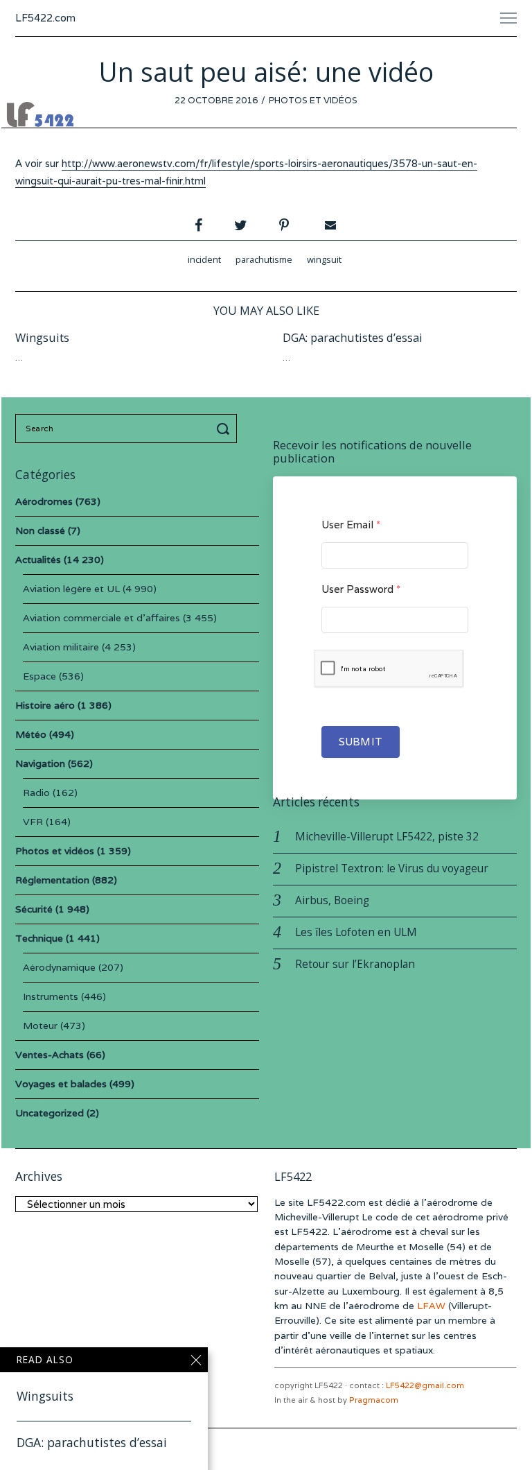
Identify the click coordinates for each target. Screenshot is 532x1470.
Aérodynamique (59, 967)
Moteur (40, 1025)
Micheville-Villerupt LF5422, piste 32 (387, 836)
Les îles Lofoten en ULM (356, 932)
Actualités (38, 559)
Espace (39, 676)
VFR (33, 821)
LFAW (431, 1305)
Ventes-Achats (49, 1054)
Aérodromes (44, 501)
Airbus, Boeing (332, 900)
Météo (30, 734)
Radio (36, 792)
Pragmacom (373, 1400)
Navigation (40, 763)
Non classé (40, 530)
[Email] (329, 225)
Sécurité (34, 909)
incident (204, 259)
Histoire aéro (45, 705)
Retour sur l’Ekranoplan (355, 964)
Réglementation (52, 880)
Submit (360, 741)
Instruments (50, 996)
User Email (350, 524)
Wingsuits (42, 337)
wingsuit (324, 259)
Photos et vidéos (313, 100)
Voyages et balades (61, 1084)
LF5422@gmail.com (425, 1385)
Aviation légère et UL (71, 588)
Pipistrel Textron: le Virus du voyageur (391, 868)
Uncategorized (49, 1113)
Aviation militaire (61, 647)
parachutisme (264, 259)
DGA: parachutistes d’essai (353, 337)
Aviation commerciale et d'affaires (101, 618)
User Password (360, 589)
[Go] (225, 428)
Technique (39, 938)
